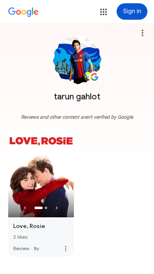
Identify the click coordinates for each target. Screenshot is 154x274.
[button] (103, 12)
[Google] (23, 12)
